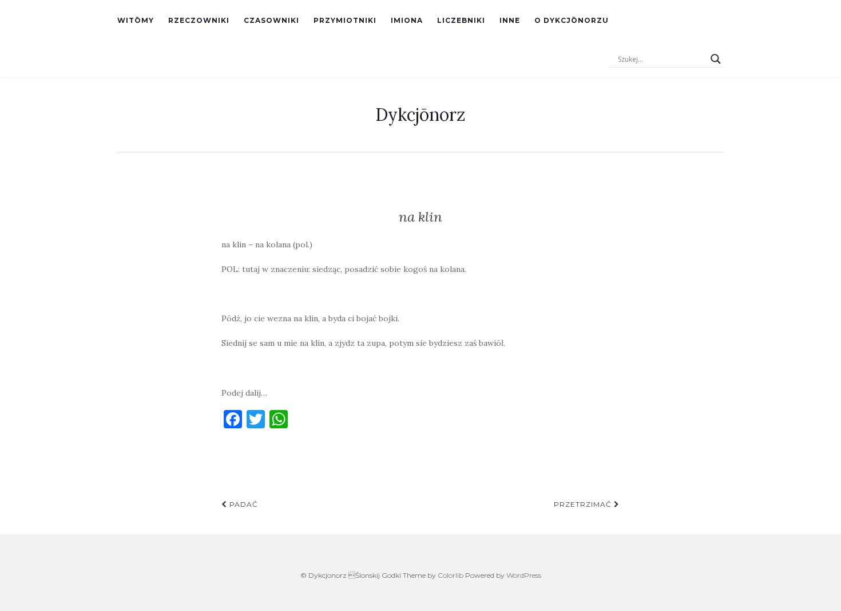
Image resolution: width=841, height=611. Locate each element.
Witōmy (135, 20)
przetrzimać (584, 504)
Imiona (407, 20)
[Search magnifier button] (716, 59)
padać (242, 504)
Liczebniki (461, 20)
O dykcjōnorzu (571, 20)
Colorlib (450, 575)
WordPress (523, 575)
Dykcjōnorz (420, 114)
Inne (509, 20)
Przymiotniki (345, 20)
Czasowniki (271, 20)
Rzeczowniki (198, 20)
